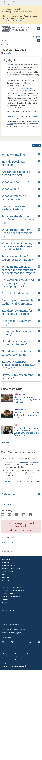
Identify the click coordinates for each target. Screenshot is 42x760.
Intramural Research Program (11, 633)
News (3, 574)
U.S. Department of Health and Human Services (17, 654)
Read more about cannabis (14, 459)
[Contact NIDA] (3, 642)
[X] (16, 514)
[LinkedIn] (23, 514)
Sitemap (4, 602)
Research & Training (8, 565)
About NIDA (6, 577)
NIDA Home (6, 559)
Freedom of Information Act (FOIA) (13, 590)
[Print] (30, 514)
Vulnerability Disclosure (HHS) (11, 587)
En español (7, 53)
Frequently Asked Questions (11, 596)
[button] (38, 28)
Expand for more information (22, 530)
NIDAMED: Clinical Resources (11, 568)
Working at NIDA (7, 593)
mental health (33, 116)
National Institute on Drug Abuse (12, 660)
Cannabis (10, 65)
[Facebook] (9, 514)
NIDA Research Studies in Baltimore (13, 630)
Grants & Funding (7, 571)
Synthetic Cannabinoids (9, 543)
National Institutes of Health (11, 657)
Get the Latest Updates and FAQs (13, 20)
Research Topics (6, 45)
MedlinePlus (9, 481)
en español (36, 37)
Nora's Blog (21, 394)
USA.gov (4, 663)
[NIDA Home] (18, 29)
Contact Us (5, 599)
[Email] (2, 514)
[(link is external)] (12, 642)
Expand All (36, 146)
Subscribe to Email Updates (11, 611)
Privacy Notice (6, 580)
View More (5, 442)
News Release (22, 409)
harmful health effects (23, 88)
